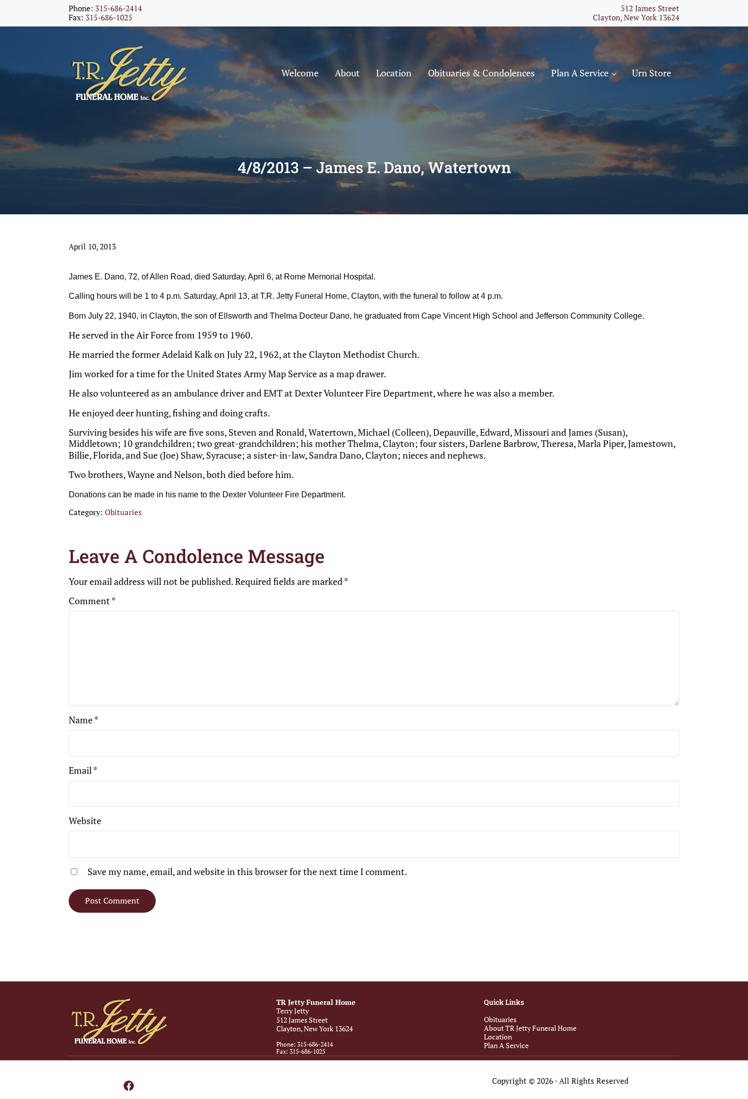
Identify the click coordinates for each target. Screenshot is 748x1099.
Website (85, 820)
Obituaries (123, 512)
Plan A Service (506, 1045)
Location (498, 1036)
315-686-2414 (118, 8)
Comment (92, 600)
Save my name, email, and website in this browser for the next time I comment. (247, 871)
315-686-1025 (108, 17)
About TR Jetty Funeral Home (530, 1028)
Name (83, 719)
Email (83, 770)
